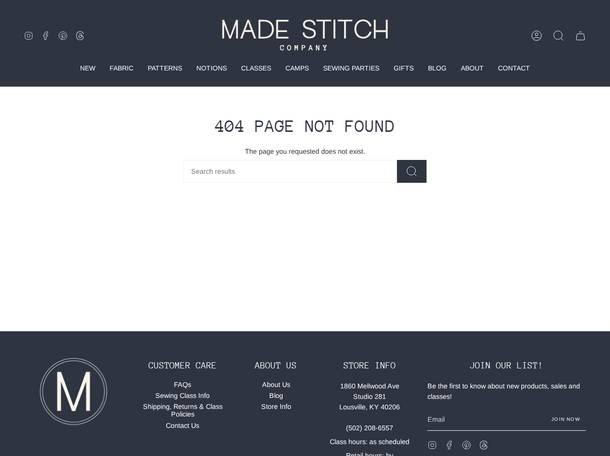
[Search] (412, 171)
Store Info (276, 406)
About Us (276, 384)
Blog (276, 395)
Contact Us (182, 425)
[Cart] (580, 36)
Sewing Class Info (182, 395)
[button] (558, 36)
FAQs (182, 384)
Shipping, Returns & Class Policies (183, 410)
